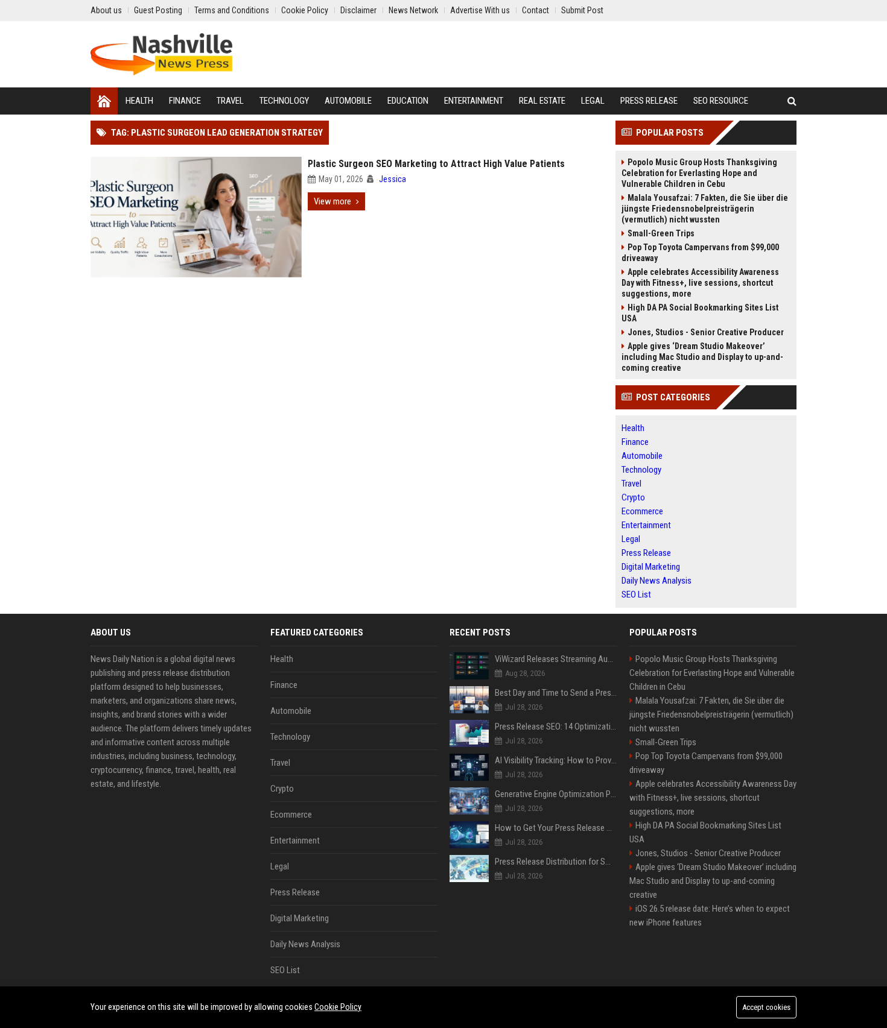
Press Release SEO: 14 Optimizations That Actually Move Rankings (556, 726)
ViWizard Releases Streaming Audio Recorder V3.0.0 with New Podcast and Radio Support (556, 659)
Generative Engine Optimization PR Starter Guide (556, 794)
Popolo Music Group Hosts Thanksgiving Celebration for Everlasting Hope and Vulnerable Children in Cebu (699, 173)
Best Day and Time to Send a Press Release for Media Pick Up (556, 692)
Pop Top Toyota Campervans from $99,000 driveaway (700, 252)
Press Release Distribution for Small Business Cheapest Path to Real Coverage (556, 861)
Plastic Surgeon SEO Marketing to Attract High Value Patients (436, 163)
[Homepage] (104, 101)
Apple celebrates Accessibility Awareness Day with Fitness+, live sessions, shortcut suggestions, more (700, 282)
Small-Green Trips (661, 233)
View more (332, 201)
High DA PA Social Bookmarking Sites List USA (700, 313)
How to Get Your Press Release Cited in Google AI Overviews (556, 827)
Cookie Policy (337, 1007)
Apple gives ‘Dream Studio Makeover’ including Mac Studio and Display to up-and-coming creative (702, 357)
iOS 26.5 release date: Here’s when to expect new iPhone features (709, 915)
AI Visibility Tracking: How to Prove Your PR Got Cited (556, 760)
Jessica (392, 179)
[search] (791, 101)
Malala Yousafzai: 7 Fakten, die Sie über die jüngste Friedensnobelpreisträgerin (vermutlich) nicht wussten (705, 208)
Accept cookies (766, 1007)
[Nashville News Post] (161, 54)
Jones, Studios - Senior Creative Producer (706, 332)
